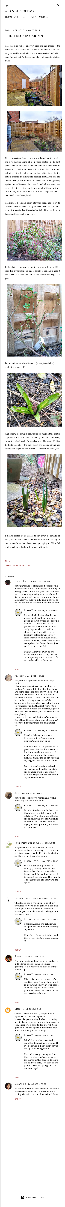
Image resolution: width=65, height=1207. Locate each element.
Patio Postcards (23, 842)
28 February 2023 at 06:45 (37, 581)
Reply (18, 669)
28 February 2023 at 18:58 (46, 610)
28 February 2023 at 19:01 (45, 730)
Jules (17, 793)
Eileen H (19, 581)
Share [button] (7, 561)
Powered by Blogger (35, 1197)
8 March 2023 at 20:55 (35, 1084)
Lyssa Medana (22, 898)
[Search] (58, 5)
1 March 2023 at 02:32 (34, 956)
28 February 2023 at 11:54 (44, 843)
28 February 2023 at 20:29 (44, 898)
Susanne (19, 1084)
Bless (17, 1008)
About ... (19, 17)
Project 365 (24, 565)
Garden (15, 565)
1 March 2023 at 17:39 (43, 1035)
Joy (16, 675)
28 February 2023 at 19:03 (46, 806)
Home (9, 17)
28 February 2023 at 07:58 (32, 676)
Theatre (31, 17)
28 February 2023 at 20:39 (46, 919)
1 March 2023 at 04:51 (31, 1009)
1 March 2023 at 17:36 (43, 974)
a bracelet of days (19, 11)
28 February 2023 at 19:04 (46, 861)
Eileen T (28, 610)
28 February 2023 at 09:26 (33, 793)
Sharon (18, 956)
